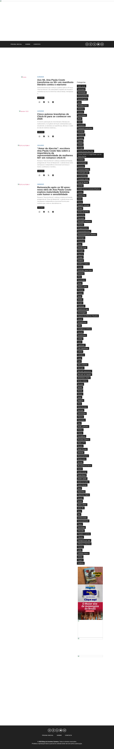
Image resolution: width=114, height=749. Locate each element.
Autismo (80, 112)
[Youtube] (98, 44)
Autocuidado (82, 115)
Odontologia (82, 413)
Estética (80, 260)
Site (79, 514)
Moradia (80, 384)
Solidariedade (82, 517)
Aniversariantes (83, 96)
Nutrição (80, 410)
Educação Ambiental (84, 221)
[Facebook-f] (90, 44)
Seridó (80, 501)
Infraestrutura (82, 322)
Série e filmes (82, 504)
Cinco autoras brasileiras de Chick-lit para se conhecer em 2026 (54, 116)
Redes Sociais (82, 449)
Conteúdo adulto (83, 179)
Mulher (80, 387)
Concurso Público (83, 169)
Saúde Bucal (82, 475)
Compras (81, 159)
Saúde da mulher (83, 482)
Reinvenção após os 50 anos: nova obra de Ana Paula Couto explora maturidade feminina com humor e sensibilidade (54, 191)
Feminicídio (81, 280)
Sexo (79, 511)
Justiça (80, 338)
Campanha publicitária (85, 128)
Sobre (27, 44)
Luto (79, 361)
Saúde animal (82, 472)
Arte (79, 102)
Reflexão (80, 452)
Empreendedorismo (84, 231)
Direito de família (83, 212)
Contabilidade (82, 176)
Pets (79, 423)
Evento (80, 267)
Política (80, 430)
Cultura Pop (81, 195)
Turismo (80, 547)
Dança (80, 202)
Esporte (80, 254)
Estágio (80, 257)
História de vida (83, 309)
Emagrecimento (83, 228)
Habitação (81, 306)
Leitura (80, 352)
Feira (79, 277)
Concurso (81, 166)
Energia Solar (82, 247)
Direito (80, 208)
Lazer (79, 342)
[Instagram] (87, 44)
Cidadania (81, 135)
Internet (80, 332)
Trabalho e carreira (84, 534)
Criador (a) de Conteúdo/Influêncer (89, 189)
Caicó (80, 122)
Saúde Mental (82, 485)
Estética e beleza (83, 264)
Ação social (81, 86)
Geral (79, 296)
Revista (80, 462)
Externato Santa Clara (85, 270)
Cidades (80, 138)
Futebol (80, 293)
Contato (37, 44)
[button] (39, 102)
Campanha (81, 125)
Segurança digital (83, 495)
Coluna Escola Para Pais (85, 151)
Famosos (81, 273)
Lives (79, 358)
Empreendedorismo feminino (87, 234)
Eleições (80, 225)
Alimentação (82, 92)
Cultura (80, 192)
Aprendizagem (82, 99)
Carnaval (80, 131)
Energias (80, 251)
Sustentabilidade (83, 521)
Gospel (80, 303)
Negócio (80, 400)
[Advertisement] (57, 60)
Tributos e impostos (84, 544)
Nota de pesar (82, 407)
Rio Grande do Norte (84, 465)
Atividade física (83, 105)
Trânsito (80, 537)
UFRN (79, 550)
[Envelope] (102, 44)
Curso (80, 199)
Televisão (81, 531)
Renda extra (81, 459)
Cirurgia (80, 148)
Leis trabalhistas (83, 348)
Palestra (80, 417)
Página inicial (16, 44)
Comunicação (82, 163)
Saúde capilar (82, 478)
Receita (80, 446)
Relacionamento (83, 456)
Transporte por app (84, 540)
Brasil (79, 118)
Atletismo (81, 109)
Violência (81, 563)
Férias (80, 283)
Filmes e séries (82, 286)
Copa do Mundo (83, 182)
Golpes (80, 299)
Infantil (80, 319)
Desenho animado (83, 205)
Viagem (80, 560)
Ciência (80, 141)
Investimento (82, 335)
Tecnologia (81, 527)
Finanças (80, 290)
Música (80, 394)
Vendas (80, 557)
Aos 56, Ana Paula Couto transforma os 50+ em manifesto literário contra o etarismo (55, 82)
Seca (79, 488)
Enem (79, 244)
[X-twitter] (94, 44)
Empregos (81, 238)
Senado (80, 498)
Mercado (80, 368)
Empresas (81, 241)
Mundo (80, 391)
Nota (79, 404)
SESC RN (81, 508)
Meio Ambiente (82, 365)
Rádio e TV (81, 443)
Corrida (80, 186)
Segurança (81, 491)
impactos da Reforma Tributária (88, 316)
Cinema (80, 144)
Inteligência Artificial (84, 329)
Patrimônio (81, 420)
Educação (81, 218)
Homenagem (82, 312)
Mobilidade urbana (84, 378)
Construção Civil (83, 173)
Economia (81, 215)
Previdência (81, 436)
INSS (79, 325)
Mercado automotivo (84, 371)
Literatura (81, 355)
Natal (79, 397)
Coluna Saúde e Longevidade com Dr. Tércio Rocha (90, 155)
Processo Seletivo (83, 439)
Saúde (80, 469)
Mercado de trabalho (84, 374)
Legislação (81, 345)
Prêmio (80, 433)
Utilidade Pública (83, 553)
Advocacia (81, 89)
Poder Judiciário (83, 426)
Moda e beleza (82, 381)
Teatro (80, 524)
